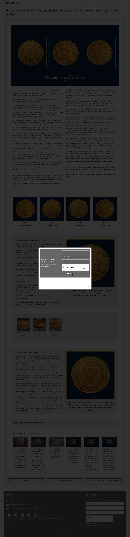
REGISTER (67, 274)
